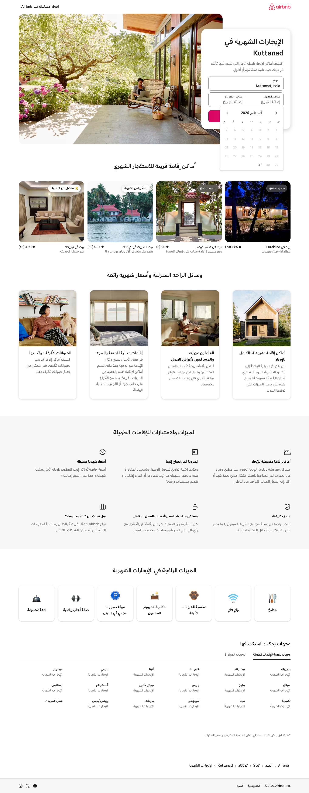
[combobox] (246, 86)
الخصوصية (254, 786)
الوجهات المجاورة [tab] (235, 654)
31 (259, 165)
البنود (240, 786)
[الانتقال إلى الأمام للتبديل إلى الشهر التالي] (227, 113)
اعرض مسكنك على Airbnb (40, 6)
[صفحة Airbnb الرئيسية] (280, 6)
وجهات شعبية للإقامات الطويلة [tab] (272, 654)
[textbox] (264, 102)
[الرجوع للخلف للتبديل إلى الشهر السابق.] (276, 113)
